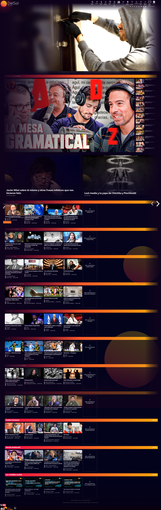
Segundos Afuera (145, 4)
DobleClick (96, 3)
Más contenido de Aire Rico (90, 320)
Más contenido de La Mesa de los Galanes (89, 293)
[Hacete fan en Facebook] (132, 6)
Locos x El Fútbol (140, 4)
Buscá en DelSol (92, 4)
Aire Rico (118, 3)
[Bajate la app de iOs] (146, 6)
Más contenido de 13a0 (90, 348)
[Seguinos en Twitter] (135, 6)
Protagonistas (136, 3)
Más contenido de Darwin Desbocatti (90, 457)
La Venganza (131, 4)
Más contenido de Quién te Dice (90, 266)
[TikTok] (139, 6)
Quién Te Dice (109, 4)
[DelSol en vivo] (3, 503)
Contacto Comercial (151, 6)
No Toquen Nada (101, 4)
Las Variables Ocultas (149, 4)
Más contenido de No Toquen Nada (90, 239)
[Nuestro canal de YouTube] (141, 6)
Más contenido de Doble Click (90, 211)
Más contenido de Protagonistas (90, 402)
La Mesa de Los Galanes (114, 4)
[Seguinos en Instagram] (130, 6)
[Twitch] (137, 6)
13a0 (123, 3)
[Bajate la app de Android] (143, 6)
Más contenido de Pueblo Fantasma (90, 429)
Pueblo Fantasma (127, 4)
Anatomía (153, 3)
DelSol (13, 3)
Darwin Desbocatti (105, 4)
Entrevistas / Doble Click (8, 204)
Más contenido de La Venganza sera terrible (89, 376)
